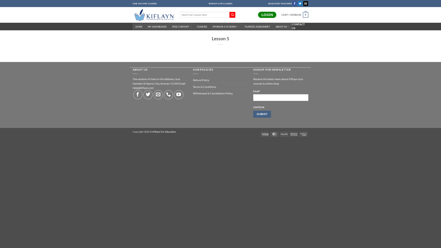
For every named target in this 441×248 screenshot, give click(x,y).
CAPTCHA (258, 107)
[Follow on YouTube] (178, 94)
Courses (202, 26)
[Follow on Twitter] (300, 3)
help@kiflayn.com (143, 87)
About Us (281, 26)
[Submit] (232, 15)
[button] (294, 15)
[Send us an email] (305, 3)
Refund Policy (201, 80)
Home (138, 26)
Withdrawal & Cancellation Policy (213, 93)
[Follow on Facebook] (294, 3)
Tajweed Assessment (257, 26)
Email (256, 91)
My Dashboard (157, 26)
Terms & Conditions (204, 86)
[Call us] (168, 94)
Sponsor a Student (225, 26)
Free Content (180, 26)
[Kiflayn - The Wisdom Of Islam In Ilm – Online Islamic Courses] (154, 14)
